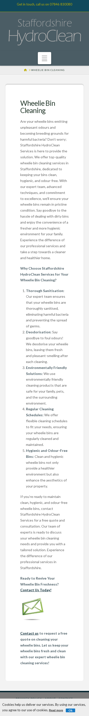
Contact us (29, 633)
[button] (44, 58)
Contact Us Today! (35, 590)
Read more (56, 710)
